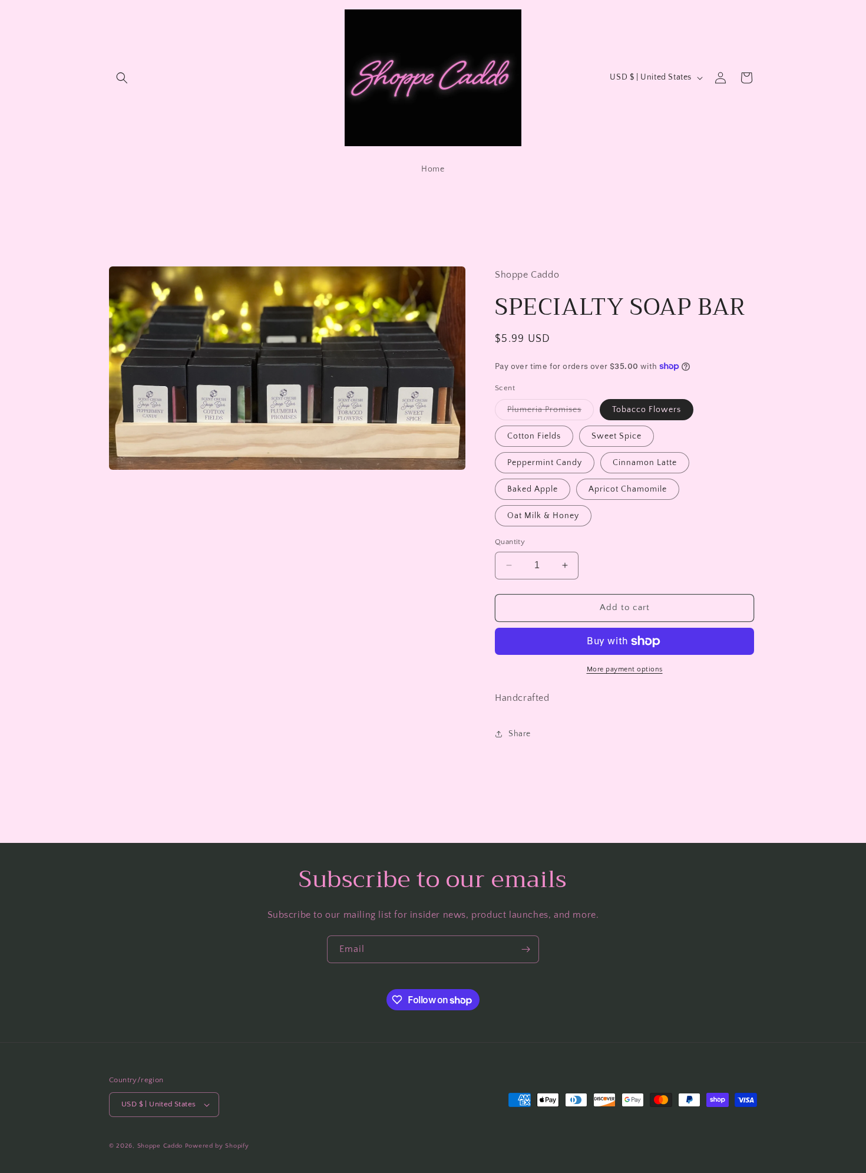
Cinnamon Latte (645, 462)
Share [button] (519, 734)
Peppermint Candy (544, 462)
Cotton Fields (534, 436)
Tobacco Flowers (646, 409)
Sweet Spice (616, 436)
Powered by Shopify (217, 1145)
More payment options (625, 669)
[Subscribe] (525, 949)
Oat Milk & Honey (543, 515)
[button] (122, 78)
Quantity (510, 542)
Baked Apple (532, 489)
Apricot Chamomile (628, 489)
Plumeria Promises (550, 412)
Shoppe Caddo (160, 1145)
